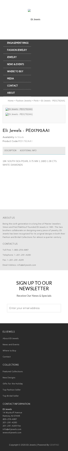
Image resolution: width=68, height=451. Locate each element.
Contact (7, 356)
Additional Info (28, 150)
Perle (36, 101)
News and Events (11, 344)
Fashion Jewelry (23, 101)
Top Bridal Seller (11, 396)
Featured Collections (13, 371)
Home (11, 101)
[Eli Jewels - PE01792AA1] (34, 114)
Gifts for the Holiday (13, 383)
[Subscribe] (56, 308)
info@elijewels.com (26, 265)
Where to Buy (9, 350)
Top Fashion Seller (12, 390)
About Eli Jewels (11, 338)
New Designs (9, 377)
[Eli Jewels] (34, 19)
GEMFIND (54, 445)
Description (10, 150)
